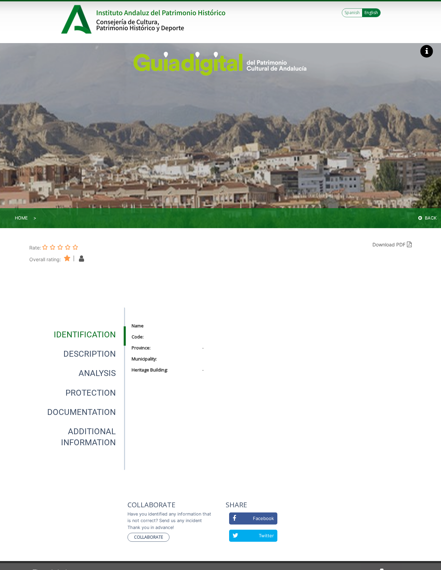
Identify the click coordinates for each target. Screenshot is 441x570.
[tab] (84, 334)
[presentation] (77, 334)
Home (21, 218)
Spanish (352, 13)
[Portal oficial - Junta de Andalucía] (77, 19)
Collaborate (148, 537)
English (371, 13)
